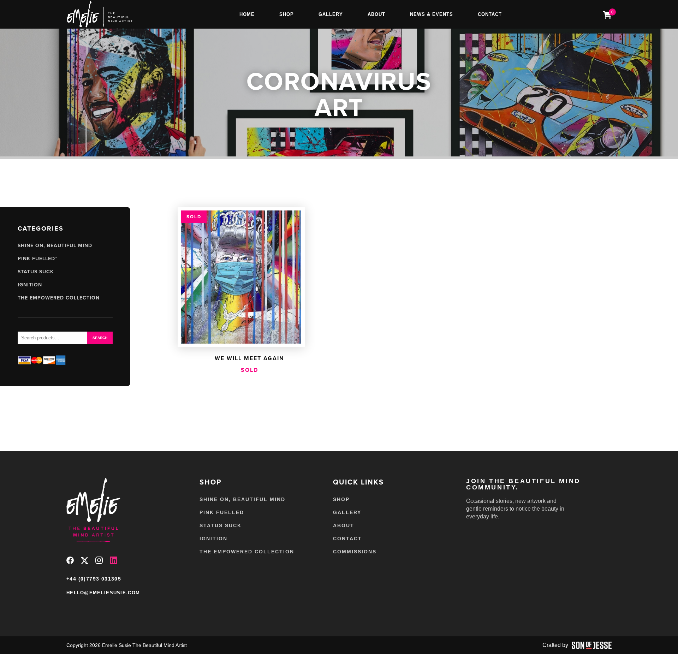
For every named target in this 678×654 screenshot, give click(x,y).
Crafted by (555, 645)
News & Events (431, 14)
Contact (490, 14)
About (376, 14)
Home (247, 14)
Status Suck (36, 271)
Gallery (331, 14)
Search (100, 338)
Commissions (354, 551)
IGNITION (30, 284)
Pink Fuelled (222, 512)
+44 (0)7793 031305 (93, 579)
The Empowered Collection (59, 297)
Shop (286, 14)
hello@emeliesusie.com (103, 592)
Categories (41, 228)
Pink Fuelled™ (38, 258)
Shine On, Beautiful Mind (55, 245)
